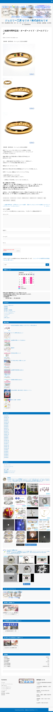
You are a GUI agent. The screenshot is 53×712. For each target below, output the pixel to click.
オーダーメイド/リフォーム (9, 311)
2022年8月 (6, 423)
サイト (4, 243)
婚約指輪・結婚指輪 (8, 310)
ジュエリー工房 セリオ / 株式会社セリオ (26, 20)
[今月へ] (31, 273)
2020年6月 (6, 437)
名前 (4, 230)
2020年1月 (6, 439)
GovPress (22, 710)
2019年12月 (6, 440)
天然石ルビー (40, 198)
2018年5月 (6, 455)
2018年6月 (6, 454)
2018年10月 (6, 448)
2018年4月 (6, 457)
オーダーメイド (6, 198)
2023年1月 (6, 420)
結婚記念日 (13, 200)
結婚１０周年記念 (6, 200)
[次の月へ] (33, 273)
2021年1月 (6, 431)
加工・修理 (6, 469)
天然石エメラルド (25, 198)
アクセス (6, 316)
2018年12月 (6, 445)
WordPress (32, 710)
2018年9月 (6, 449)
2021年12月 (6, 429)
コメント (5, 214)
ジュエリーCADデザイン (9, 313)
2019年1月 (6, 443)
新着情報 (6, 306)
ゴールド (19, 198)
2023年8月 (6, 419)
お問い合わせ (6, 317)
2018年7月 (6, 452)
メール (5, 236)
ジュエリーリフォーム (8, 466)
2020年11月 (6, 434)
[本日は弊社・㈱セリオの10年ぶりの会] (32, 489)
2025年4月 (6, 416)
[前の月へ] (29, 273)
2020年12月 (6, 432)
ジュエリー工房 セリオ (8, 305)
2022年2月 (6, 426)
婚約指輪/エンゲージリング (9, 471)
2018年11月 (6, 446)
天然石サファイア (33, 198)
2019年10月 (6, 442)
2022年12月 (6, 422)
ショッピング (6, 314)
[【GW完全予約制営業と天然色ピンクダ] (44, 489)
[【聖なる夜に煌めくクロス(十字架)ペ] (32, 513)
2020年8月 (6, 436)
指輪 (45, 198)
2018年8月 (6, 451)
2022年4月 (6, 425)
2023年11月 (6, 417)
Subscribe (27, 584)
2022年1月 (6, 428)
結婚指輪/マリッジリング (9, 472)
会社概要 (6, 308)
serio (17, 37)
